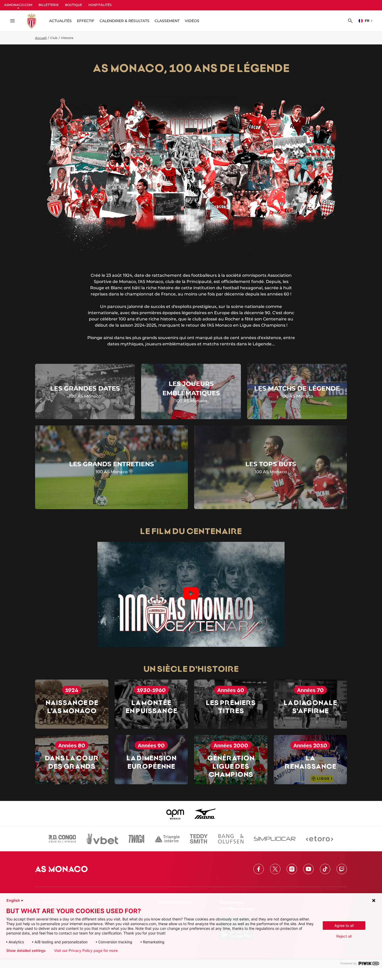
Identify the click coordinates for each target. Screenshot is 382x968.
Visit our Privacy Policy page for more (86, 951)
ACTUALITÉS (60, 20)
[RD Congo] (62, 838)
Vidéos (192, 20)
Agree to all (344, 925)
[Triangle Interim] (167, 838)
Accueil (41, 38)
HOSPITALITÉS (99, 5)
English (13, 900)
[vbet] (102, 838)
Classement (167, 20)
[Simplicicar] (274, 838)
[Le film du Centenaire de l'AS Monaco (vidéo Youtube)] (191, 594)
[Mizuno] (205, 813)
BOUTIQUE (73, 5)
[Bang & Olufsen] (230, 838)
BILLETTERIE (48, 5)
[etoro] (319, 838)
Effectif (85, 20)
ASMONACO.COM (18, 5)
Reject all (344, 936)
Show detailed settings (26, 951)
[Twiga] (136, 838)
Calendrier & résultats (124, 20)
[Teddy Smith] (199, 838)
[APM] (175, 813)
